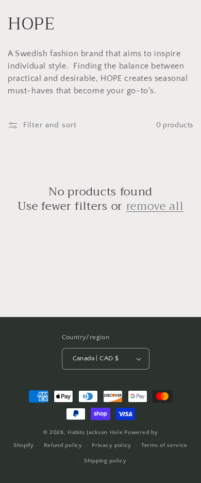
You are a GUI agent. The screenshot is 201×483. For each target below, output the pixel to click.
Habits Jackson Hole (95, 432)
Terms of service (164, 445)
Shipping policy (105, 461)
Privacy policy (111, 445)
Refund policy (63, 445)
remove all (155, 206)
